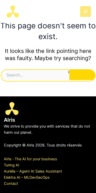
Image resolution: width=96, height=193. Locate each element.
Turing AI (11, 165)
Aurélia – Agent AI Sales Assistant (33, 171)
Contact (11, 183)
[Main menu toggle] (85, 11)
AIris (31, 11)
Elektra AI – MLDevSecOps (27, 177)
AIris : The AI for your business (30, 159)
